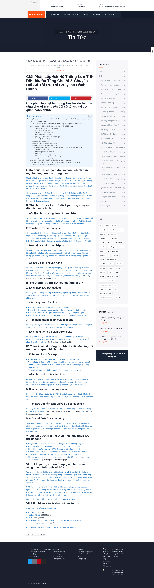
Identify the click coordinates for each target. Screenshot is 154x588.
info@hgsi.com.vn (57, 6)
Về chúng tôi (54, 14)
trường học (103, 280)
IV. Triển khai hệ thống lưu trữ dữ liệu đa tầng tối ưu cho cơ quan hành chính (58, 147)
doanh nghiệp (112, 247)
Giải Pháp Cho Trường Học (112, 179)
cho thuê (102, 234)
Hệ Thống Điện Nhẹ (113, 134)
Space (117, 272)
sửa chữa (110, 276)
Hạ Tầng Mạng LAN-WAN (110, 121)
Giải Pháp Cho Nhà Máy (111, 174)
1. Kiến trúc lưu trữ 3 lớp (42, 150)
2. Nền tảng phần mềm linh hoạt (44, 152)
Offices (118, 268)
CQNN (102, 242)
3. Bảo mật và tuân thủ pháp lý (44, 132)
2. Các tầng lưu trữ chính (42, 141)
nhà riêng (102, 268)
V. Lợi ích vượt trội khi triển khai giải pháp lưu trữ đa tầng (51, 160)
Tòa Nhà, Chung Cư (109, 183)
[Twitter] (30, 561)
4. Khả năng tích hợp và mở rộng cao (46, 145)
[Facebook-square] (34, 561)
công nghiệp (118, 242)
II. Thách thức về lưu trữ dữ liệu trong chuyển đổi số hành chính (53, 126)
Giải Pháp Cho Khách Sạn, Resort (112, 162)
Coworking (114, 238)
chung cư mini (112, 234)
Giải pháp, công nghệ (71, 14)
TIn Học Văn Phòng (108, 192)
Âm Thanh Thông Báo (113, 107)
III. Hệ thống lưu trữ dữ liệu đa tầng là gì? (46, 137)
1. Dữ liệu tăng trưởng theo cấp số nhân (47, 128)
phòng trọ (102, 272)
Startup (102, 276)
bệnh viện (103, 230)
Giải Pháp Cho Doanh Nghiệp (113, 156)
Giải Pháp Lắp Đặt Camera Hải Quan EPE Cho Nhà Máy (110, 338)
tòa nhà (111, 280)
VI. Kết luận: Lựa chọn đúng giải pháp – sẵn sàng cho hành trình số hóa (56, 162)
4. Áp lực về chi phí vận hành (43, 134)
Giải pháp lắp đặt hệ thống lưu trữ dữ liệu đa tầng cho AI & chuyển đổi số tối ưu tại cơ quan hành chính (59, 120)
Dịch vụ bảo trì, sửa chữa (110, 80)
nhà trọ (111, 268)
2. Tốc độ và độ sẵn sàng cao (43, 130)
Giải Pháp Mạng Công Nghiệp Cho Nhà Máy (112, 319)
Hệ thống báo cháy (113, 251)
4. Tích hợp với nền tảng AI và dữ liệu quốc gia (48, 156)
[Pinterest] (39, 561)
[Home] (34, 2)
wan (110, 289)
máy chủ (42, 534)
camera (120, 230)
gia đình (102, 251)
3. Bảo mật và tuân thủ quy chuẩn (45, 154)
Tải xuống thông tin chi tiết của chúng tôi (111, 355)
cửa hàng (102, 247)
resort (110, 272)
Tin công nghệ (109, 14)
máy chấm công (111, 259)
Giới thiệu (102, 201)
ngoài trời (110, 263)
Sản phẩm (96, 14)
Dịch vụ (85, 14)
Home (60, 32)
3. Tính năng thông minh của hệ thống (46, 143)
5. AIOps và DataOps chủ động (44, 158)
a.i (28, 534)
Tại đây (52, 523)
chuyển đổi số (104, 238)
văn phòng (103, 289)
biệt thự (107, 225)
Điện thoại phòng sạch (106, 297)
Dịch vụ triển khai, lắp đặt (110, 94)
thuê (117, 276)
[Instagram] (43, 561)
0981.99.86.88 (81, 6)
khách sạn (115, 255)
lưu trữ (34, 534)
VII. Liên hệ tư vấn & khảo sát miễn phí (45, 165)
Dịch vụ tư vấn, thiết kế (109, 98)
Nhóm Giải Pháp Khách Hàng (112, 147)
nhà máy (119, 263)
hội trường (103, 255)
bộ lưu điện (112, 230)
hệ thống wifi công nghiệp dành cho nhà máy (63, 411)
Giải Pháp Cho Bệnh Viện (111, 152)
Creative (109, 242)
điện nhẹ (118, 297)
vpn (115, 285)
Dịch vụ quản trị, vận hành (111, 89)
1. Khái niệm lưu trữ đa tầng (43, 139)
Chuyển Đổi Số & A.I (88, 32)
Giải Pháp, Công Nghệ (72, 32)
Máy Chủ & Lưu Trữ (108, 143)
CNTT (101, 71)
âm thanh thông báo (105, 293)
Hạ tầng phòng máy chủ (113, 125)
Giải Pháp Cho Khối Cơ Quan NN (54, 65)
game (121, 247)
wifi (115, 289)
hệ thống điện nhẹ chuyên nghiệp (60, 342)
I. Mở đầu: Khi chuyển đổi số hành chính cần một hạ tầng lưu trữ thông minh (57, 124)
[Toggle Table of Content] (89, 116)
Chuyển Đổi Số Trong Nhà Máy (110, 328)
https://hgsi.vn (40, 512)
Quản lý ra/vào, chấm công (111, 188)
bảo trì (114, 225)
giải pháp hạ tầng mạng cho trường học (51, 460)
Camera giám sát (113, 112)
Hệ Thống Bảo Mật (108, 129)
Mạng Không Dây (113, 138)
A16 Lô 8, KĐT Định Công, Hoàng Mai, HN (112, 6)
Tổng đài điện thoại (113, 197)
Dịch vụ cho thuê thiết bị (110, 85)
